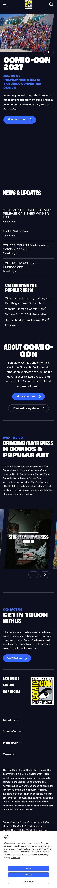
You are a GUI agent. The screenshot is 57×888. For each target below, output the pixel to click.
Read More (28, 216)
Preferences (29, 881)
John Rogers (11, 691)
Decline (28, 875)
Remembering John (26, 408)
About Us (9, 720)
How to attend (17, 119)
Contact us (14, 658)
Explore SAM (28, 536)
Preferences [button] (15, 858)
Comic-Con (10, 731)
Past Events (11, 678)
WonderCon (11, 743)
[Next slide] (48, 52)
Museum (8, 754)
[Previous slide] (37, 52)
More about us (26, 396)
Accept (28, 868)
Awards (8, 685)
